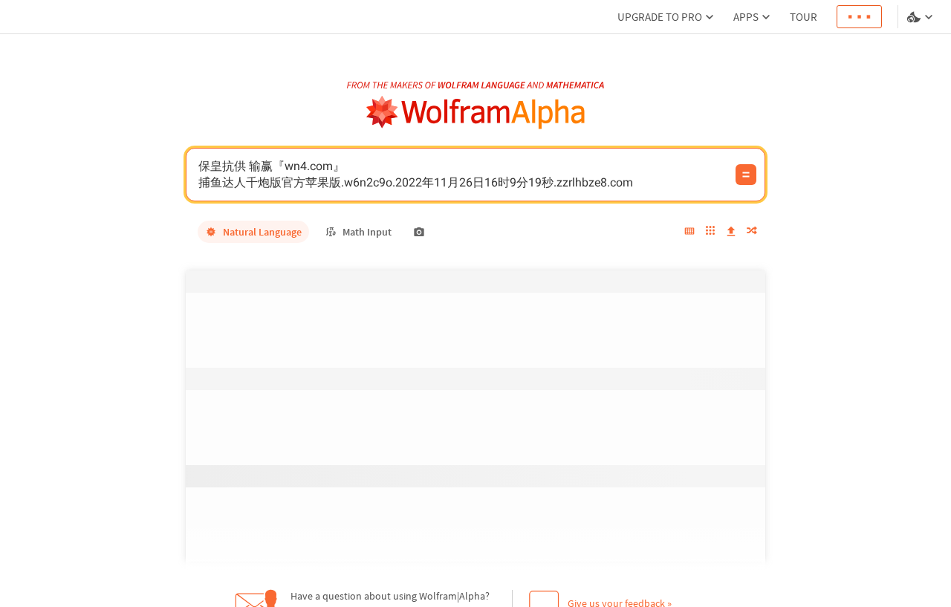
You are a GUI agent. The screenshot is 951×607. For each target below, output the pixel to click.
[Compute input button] (746, 174)
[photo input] (419, 232)
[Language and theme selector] (921, 17)
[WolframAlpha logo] (475, 112)
